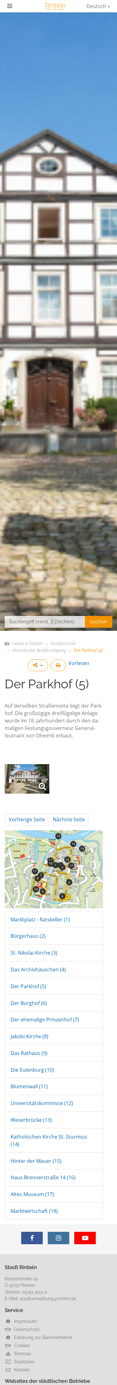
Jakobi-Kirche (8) (29, 1036)
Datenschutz (26, 1329)
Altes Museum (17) (32, 1194)
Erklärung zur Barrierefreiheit (42, 1337)
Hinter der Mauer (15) (36, 1161)
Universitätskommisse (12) (42, 1103)
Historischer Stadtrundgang (39, 650)
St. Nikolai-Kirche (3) (34, 952)
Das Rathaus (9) (29, 1053)
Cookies (21, 1345)
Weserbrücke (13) (31, 1120)
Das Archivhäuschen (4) (38, 969)
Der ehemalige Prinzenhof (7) (45, 1019)
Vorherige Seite (27, 819)
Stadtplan (23, 1361)
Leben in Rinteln (27, 643)
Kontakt (21, 1369)
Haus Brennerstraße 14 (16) (43, 1177)
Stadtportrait (63, 643)
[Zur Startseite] (55, 6)
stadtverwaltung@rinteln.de (48, 1298)
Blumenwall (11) (29, 1086)
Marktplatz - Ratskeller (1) (40, 919)
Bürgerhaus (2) (28, 936)
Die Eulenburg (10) (32, 1069)
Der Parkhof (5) (28, 986)
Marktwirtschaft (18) (34, 1211)
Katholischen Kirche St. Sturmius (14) (49, 1140)
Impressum (25, 1321)
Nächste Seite (69, 819)
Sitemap (22, 1353)
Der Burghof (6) (29, 1003)
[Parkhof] (27, 779)
